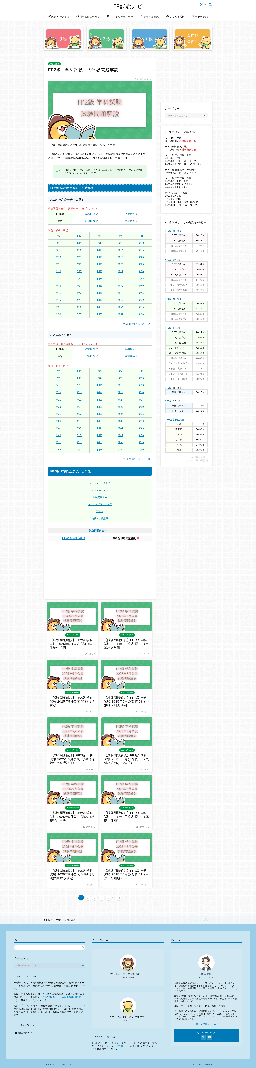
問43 (99, 293)
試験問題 (90, 214)
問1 (58, 235)
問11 (58, 250)
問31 (58, 278)
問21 (58, 264)
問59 (120, 314)
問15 (141, 250)
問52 (79, 307)
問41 (58, 293)
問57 (79, 314)
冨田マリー (124, 1046)
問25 (141, 264)
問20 (141, 257)
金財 (176, 259)
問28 (99, 271)
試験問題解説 (151, 16)
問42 (79, 293)
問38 (99, 286)
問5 (141, 235)
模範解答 (130, 214)
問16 (58, 257)
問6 (58, 243)
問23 (99, 264)
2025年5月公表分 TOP (139, 459)
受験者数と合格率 (90, 16)
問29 (120, 271)
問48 (99, 300)
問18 (99, 257)
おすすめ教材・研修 (122, 16)
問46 (58, 300)
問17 (79, 257)
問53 (99, 307)
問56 (58, 314)
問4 (120, 235)
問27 (79, 271)
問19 (120, 257)
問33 (99, 278)
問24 (120, 264)
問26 (58, 271)
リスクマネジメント (100, 490)
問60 (141, 314)
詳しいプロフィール (206, 1024)
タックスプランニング (100, 504)
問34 (120, 278)
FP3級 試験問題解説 (73, 538)
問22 (79, 264)
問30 (141, 271)
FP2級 (168, 299)
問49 (120, 300)
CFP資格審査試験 (174, 419)
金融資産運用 (100, 497)
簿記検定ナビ (25, 1033)
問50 (141, 300)
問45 (141, 293)
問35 (141, 278)
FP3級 (168, 231)
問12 (79, 250)
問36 (58, 286)
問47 (79, 300)
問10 (141, 243)
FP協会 (178, 231)
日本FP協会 (48, 997)
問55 (141, 307)
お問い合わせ (66, 1064)
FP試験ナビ (128, 6)
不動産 (99, 511)
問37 (79, 286)
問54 (120, 307)
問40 (141, 286)
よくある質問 (177, 16)
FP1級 (168, 387)
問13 (99, 250)
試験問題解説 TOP (99, 530)
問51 (58, 307)
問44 (120, 293)
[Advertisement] (73, 571)
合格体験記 (201, 16)
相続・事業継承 (100, 518)
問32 (79, 278)
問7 (79, 243)
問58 (99, 314)
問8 (100, 243)
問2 (79, 235)
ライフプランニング (100, 483)
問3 (100, 235)
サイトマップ (51, 1064)
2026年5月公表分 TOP (139, 324)
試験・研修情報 (60, 16)
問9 (120, 243)
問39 (120, 286)
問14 (120, 250)
